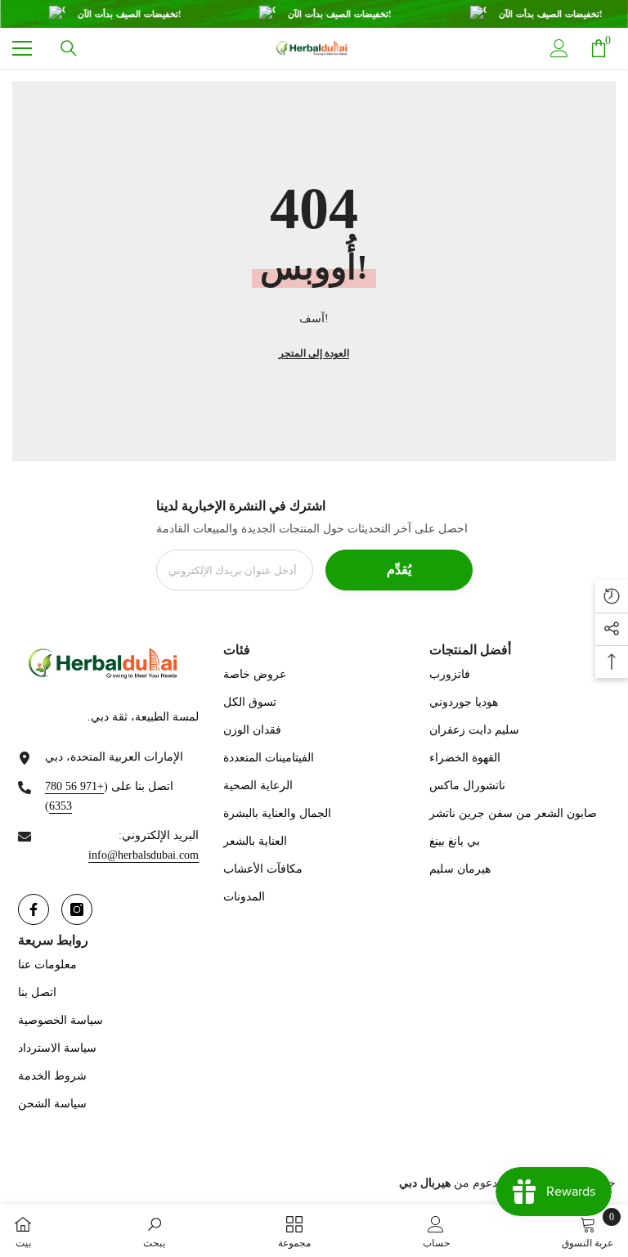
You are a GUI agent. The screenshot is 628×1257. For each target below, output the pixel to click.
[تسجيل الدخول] (559, 48)
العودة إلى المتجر (314, 353)
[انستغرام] (76, 909)
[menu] (22, 48)
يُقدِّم (399, 570)
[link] (154, 1231)
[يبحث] (68, 48)
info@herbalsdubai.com (143, 855)
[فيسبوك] (33, 909)
